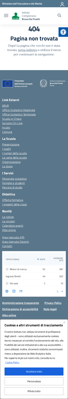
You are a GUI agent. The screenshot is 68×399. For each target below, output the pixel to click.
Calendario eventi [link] (12, 225)
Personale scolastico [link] (14, 178)
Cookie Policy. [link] (12, 362)
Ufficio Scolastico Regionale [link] (18, 110)
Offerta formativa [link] (12, 200)
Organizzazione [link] (11, 162)
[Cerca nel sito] (59, 15)
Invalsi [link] (6, 127)
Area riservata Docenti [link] (15, 241)
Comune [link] (7, 132)
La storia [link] (7, 166)
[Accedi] (62, 4)
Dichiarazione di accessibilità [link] (20, 309)
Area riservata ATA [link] (13, 237)
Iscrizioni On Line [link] (12, 123)
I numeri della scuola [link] (14, 153)
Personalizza (34, 381)
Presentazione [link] (10, 144)
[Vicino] (64, 322)
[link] (63, 32)
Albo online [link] (9, 230)
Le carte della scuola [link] (14, 157)
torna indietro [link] (27, 50)
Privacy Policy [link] (52, 303)
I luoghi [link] (6, 149)
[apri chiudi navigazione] (6, 16)
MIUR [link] (5, 105)
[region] (34, 359)
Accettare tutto (34, 371)
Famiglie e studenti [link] (13, 183)
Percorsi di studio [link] (12, 187)
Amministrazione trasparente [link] (20, 303)
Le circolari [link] (8, 221)
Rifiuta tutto (34, 391)
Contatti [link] (7, 246)
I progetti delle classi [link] (14, 204)
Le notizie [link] (8, 217)
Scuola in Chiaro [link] (11, 119)
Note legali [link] (50, 309)
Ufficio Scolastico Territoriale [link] (19, 114)
